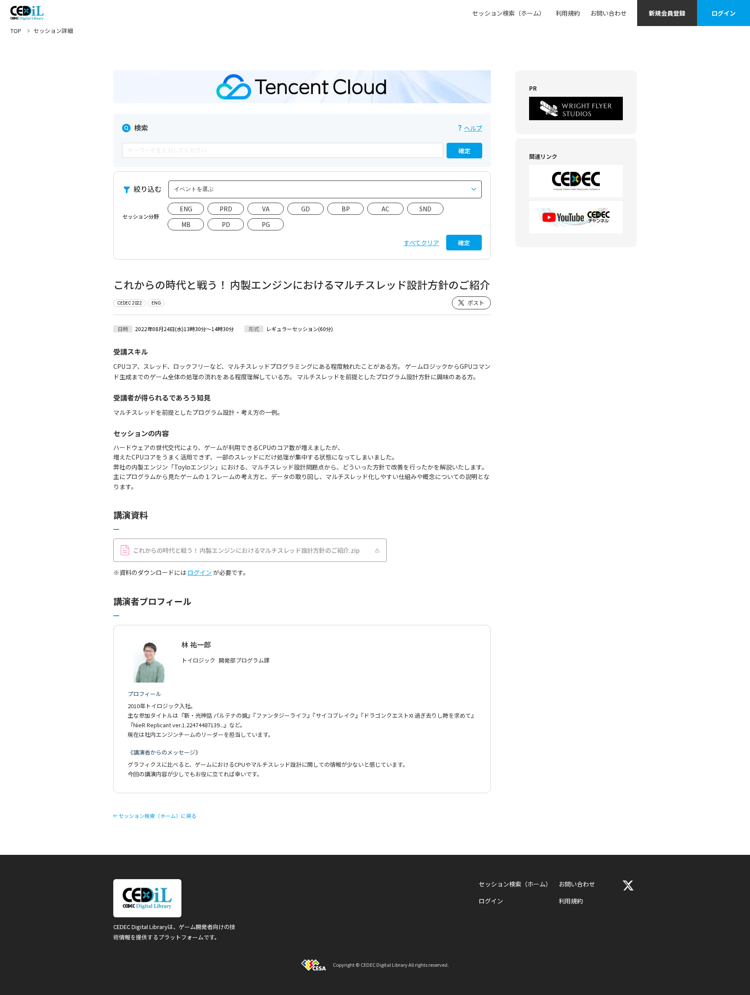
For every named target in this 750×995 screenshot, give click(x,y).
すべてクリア (421, 242)
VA (266, 208)
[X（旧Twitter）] (628, 885)
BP (346, 208)
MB (186, 224)
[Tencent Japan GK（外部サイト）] (302, 86)
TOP (15, 30)
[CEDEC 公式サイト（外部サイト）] (576, 181)
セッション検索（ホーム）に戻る (157, 815)
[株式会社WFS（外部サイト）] (576, 108)
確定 (464, 150)
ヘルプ (473, 128)
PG (266, 224)
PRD (226, 208)
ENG (186, 208)
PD (226, 224)
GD (305, 208)
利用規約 (568, 13)
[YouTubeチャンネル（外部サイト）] (576, 217)
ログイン (723, 13)
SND (425, 208)
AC (385, 208)
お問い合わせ (608, 13)
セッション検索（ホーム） (508, 13)
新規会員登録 (667, 13)
